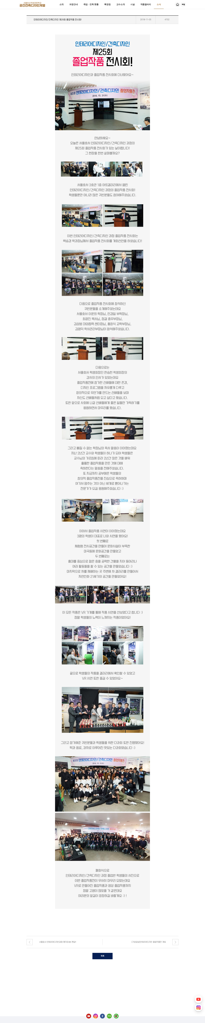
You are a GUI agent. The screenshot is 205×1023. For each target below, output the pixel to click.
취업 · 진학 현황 (91, 4)
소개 (61, 4)
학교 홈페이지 (177, 4)
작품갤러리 (145, 4)
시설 (132, 4)
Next (175, 942)
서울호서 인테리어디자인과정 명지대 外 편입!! (57, 942)
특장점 (107, 4)
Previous (30, 942)
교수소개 (120, 4)
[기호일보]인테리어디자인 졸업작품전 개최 (149, 942)
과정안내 (73, 4)
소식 (159, 4)
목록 (102, 956)
